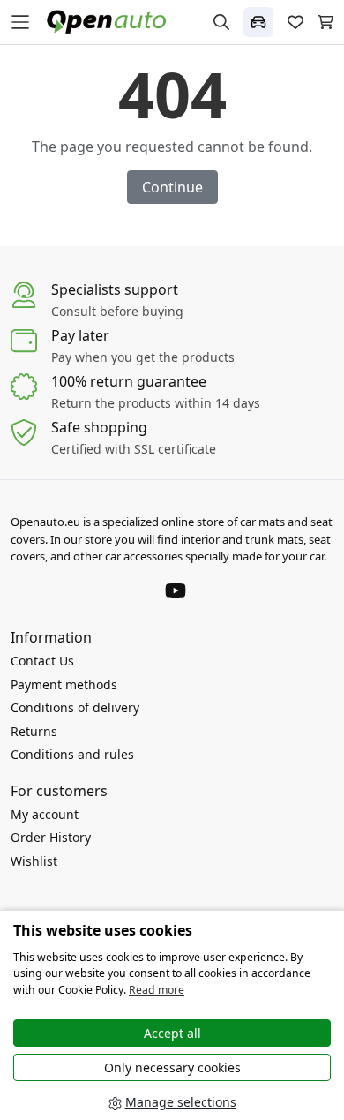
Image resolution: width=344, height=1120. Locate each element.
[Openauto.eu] (110, 20)
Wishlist (34, 861)
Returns (34, 731)
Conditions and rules (72, 754)
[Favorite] (295, 22)
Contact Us (42, 660)
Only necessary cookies (172, 1067)
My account (45, 814)
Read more (156, 989)
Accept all (172, 1033)
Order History (51, 837)
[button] (258, 22)
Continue (172, 187)
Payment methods (64, 684)
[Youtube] (175, 589)
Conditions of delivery (75, 707)
